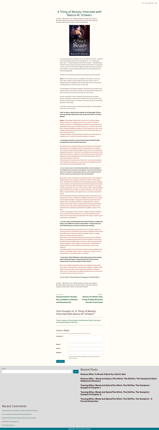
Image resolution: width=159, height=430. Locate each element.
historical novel (66, 22)
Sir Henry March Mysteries (81, 22)
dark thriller (88, 20)
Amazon (84, 277)
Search (4, 369)
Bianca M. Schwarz (80, 20)
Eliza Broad (59, 22)
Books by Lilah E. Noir (149, 3)
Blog (156, 3)
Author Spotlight (79, 18)
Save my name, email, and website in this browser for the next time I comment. (84, 357)
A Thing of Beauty (61, 20)
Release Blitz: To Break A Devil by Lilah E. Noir (103, 374)
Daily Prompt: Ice (10, 425)
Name (58, 344)
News (90, 18)
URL (3, 414)
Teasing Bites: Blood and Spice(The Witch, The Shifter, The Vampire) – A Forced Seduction (116, 400)
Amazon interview (71, 20)
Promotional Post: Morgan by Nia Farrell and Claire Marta (22, 417)
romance (72, 22)
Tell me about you (14, 421)
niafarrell (4, 417)
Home (143, 3)
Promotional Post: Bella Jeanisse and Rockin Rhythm (19, 414)
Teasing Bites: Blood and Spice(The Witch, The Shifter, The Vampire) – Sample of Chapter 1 (115, 386)
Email (58, 348)
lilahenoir (59, 18)
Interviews (86, 18)
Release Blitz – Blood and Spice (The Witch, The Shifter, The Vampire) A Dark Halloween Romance (118, 379)
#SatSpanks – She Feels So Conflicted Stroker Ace (25, 410)
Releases (94, 18)
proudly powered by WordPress (82, 428)
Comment (59, 336)
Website (58, 352)
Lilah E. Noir (71, 428)
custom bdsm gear (6, 410)
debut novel (95, 20)
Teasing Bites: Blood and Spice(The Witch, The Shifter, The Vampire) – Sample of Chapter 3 (115, 393)
